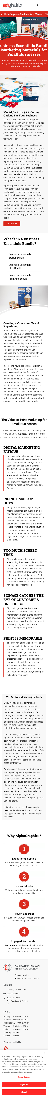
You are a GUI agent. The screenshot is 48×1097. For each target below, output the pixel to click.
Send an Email (13, 993)
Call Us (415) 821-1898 (16, 989)
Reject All (24, 1084)
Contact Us (12, 223)
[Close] (44, 1053)
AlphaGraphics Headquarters (27, 978)
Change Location (22, 975)
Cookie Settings (24, 1077)
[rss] (5, 1048)
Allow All (24, 1092)
